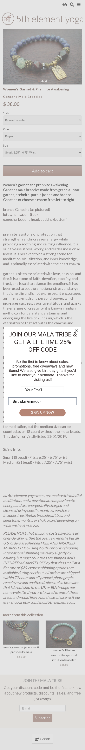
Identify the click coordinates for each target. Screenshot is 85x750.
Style (6, 113)
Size (5, 145)
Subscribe (43, 717)
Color (6, 129)
